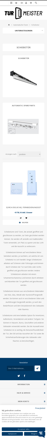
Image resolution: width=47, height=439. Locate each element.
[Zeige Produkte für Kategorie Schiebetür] (23, 76)
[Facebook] (24, 376)
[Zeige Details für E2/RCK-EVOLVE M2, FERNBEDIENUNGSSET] (23, 183)
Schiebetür (23, 58)
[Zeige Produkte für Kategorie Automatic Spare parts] (23, 123)
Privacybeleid (40, 408)
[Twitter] (19, 376)
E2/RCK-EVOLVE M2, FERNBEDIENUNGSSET (23, 207)
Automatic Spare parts (23, 105)
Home (9, 25)
